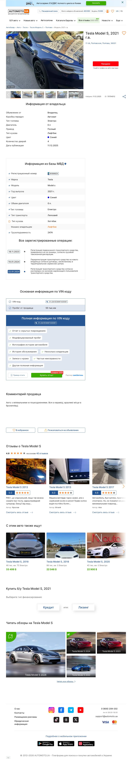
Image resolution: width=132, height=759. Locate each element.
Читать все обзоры (65, 681)
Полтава (48, 27)
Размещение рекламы (25, 717)
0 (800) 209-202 (109, 708)
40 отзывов (42, 453)
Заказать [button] (96, 3)
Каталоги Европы (64, 20)
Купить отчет (51, 374)
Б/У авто (14, 20)
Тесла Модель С (36, 27)
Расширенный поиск (50, 11)
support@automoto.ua (107, 716)
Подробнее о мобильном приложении (66, 736)
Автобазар (10, 27)
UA (117, 11)
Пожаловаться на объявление (63, 430)
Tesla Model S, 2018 (17, 561)
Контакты (19, 713)
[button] (81, 60)
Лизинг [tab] (83, 607)
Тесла (25, 27)
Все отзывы (88, 20)
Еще (118, 20)
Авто (19, 27)
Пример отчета (19, 375)
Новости (106, 20)
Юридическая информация (21, 722)
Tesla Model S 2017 (103, 487)
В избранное (21, 430)
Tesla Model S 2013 (17, 487)
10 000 (100, 11)
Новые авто (29, 20)
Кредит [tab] (48, 607)
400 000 (87, 11)
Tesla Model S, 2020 (98, 561)
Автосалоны (47, 20)
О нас (17, 708)
